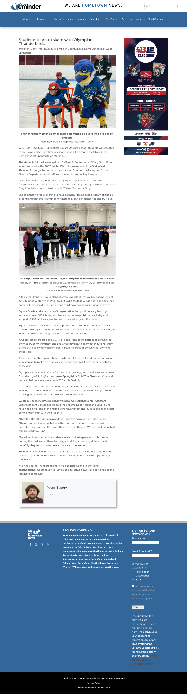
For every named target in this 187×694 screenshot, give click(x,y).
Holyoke (87, 547)
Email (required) (142, 551)
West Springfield (81, 563)
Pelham (119, 551)
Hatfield (78, 547)
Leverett (111, 547)
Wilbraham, (94, 567)
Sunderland (110, 559)
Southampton (70, 559)
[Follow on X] (42, 544)
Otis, (111, 551)
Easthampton (70, 543)
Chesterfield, (111, 535)
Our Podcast (112, 19)
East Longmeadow (99, 539)
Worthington (112, 567)
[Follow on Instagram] (36, 544)
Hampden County (65, 48)
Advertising (127, 19)
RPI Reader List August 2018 (142, 575)
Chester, (99, 535)
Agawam (67, 535)
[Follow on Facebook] (30, 544)
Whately (67, 567)
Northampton (100, 551)
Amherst (77, 535)
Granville (109, 543)
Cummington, (81, 539)
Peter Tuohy (29, 48)
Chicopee (68, 539)
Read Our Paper (156, 19)
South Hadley (101, 555)
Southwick (84, 559)
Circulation (94, 19)
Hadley (118, 543)
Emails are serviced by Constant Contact (144, 659)
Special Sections (62, 19)
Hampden (68, 547)
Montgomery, (85, 551)
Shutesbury (77, 555)
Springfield (98, 48)
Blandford (88, 535)
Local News (25, 19)
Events (80, 19)
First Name (138, 538)
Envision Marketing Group (98, 688)
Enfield (82, 543)
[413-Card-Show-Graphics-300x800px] (146, 154)
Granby (100, 543)
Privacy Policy (93, 683)
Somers (88, 555)
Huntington (99, 547)
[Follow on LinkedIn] (48, 544)
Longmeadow (70, 551)
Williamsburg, (79, 567)
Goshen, (91, 543)
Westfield (96, 563)
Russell (66, 555)
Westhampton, (110, 563)
